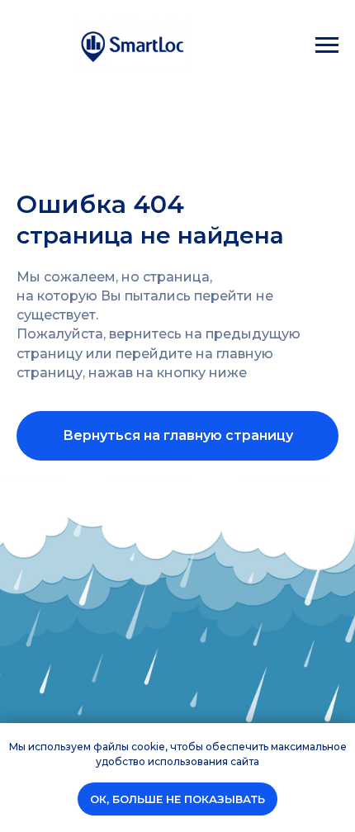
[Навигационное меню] (326, 45)
